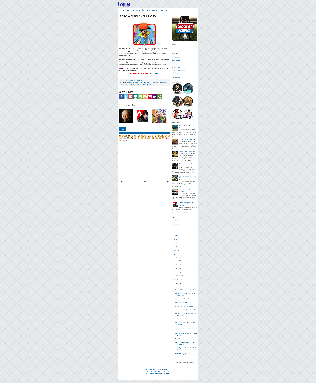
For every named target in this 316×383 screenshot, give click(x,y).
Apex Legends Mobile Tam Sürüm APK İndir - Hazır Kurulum (186, 203)
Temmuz (178, 275)
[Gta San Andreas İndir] (188, 106)
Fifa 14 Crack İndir (180, 339)
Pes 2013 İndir (158, 371)
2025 (175, 220)
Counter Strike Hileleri (178, 74)
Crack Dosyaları (176, 64)
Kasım (177, 261)
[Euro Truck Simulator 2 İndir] (177, 106)
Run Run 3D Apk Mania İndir (159, 82)
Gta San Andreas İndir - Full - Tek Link (185, 310)
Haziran (178, 279)
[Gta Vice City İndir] (188, 118)
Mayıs (177, 283)
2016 (175, 246)
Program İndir (176, 67)
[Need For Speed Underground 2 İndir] (188, 93)
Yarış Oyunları (176, 77)
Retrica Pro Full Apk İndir (182, 302)
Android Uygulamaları (178, 70)
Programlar (164, 10)
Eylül (177, 268)
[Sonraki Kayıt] (121, 182)
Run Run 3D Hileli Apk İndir (127, 84)
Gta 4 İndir (149, 371)
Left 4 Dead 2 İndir (155, 373)
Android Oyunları (139, 10)
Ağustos (178, 272)
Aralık (177, 257)
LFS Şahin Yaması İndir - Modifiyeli (184, 306)
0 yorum (139, 80)
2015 (175, 250)
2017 (175, 243)
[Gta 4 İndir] (177, 118)
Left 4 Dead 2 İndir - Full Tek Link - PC (185, 299)
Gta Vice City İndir (150, 369)
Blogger (176, 362)
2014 (175, 254)
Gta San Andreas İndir (163, 369)
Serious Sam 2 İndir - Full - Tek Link (185, 319)
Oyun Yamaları (152, 10)
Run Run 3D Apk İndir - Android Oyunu (186, 290)
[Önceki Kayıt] (167, 182)
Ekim (177, 264)
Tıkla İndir (154, 73)
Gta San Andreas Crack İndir (187, 139)
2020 (175, 231)
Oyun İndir (126, 10)
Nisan (177, 287)
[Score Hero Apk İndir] (184, 40)
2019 (175, 235)
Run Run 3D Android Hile (144, 82)
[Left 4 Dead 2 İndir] (177, 93)
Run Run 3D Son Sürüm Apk (143, 84)
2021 (175, 228)
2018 (175, 239)
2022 (175, 224)
